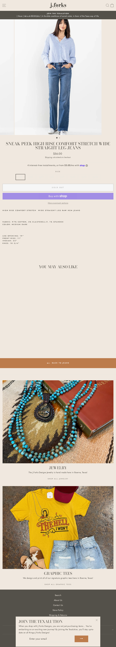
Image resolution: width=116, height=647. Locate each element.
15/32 (95, 176)
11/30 (73, 176)
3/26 (30, 176)
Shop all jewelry (58, 479)
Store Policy (58, 610)
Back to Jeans (60, 363)
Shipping (48, 157)
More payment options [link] (58, 202)
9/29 (62, 176)
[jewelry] (58, 421)
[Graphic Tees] (58, 527)
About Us (58, 600)
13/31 (84, 176)
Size (57, 171)
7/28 (51, 176)
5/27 (41, 176)
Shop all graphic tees (58, 584)
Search (58, 595)
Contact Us (58, 605)
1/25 (20, 176)
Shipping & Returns (58, 615)
